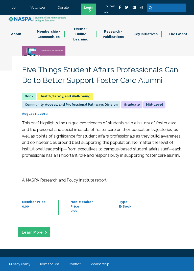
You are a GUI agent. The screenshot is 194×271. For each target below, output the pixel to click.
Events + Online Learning (80, 34)
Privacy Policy (19, 264)
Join (15, 7)
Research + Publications (113, 34)
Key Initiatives (146, 34)
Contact (74, 264)
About (16, 34)
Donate (63, 7)
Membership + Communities (48, 34)
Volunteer (38, 7)
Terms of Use (49, 264)
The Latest (177, 34)
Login (88, 7)
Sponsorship (99, 264)
